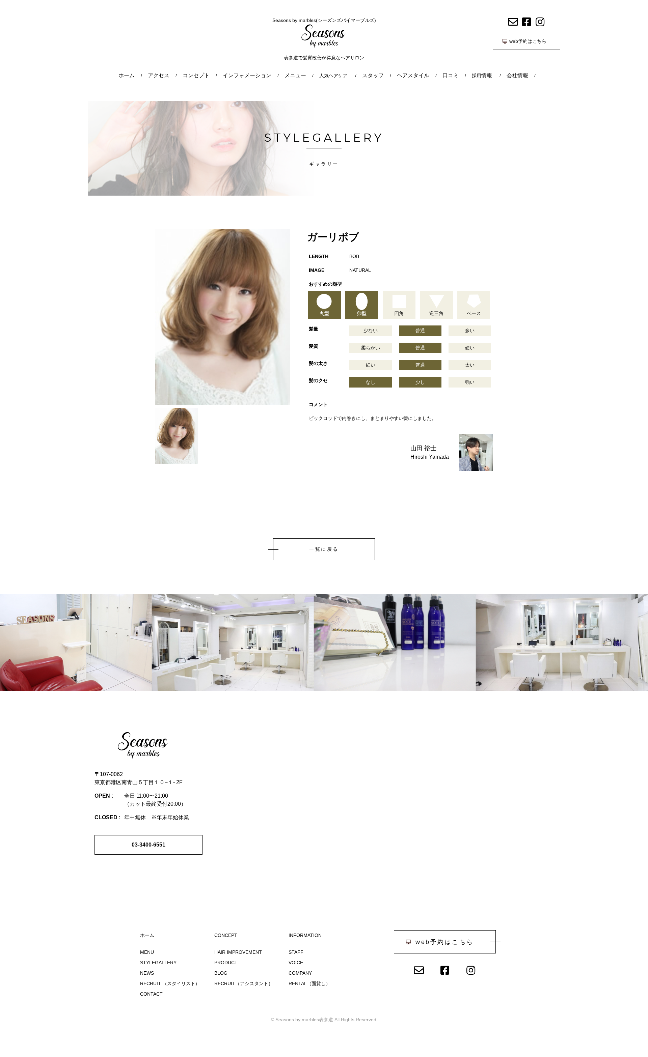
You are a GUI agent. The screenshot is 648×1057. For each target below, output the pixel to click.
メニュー (295, 75)
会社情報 (517, 75)
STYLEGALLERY (158, 962)
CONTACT (151, 994)
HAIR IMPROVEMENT (238, 952)
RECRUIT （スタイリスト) (168, 983)
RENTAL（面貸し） (309, 983)
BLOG (220, 973)
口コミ (450, 75)
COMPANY (300, 973)
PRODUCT (226, 962)
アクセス (158, 75)
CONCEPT (225, 935)
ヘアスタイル (413, 75)
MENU (147, 952)
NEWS (147, 973)
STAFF (296, 952)
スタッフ (373, 75)
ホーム (126, 75)
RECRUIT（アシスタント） (243, 983)
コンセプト (196, 75)
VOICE (296, 962)
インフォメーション (247, 75)
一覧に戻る (324, 549)
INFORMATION (305, 935)
